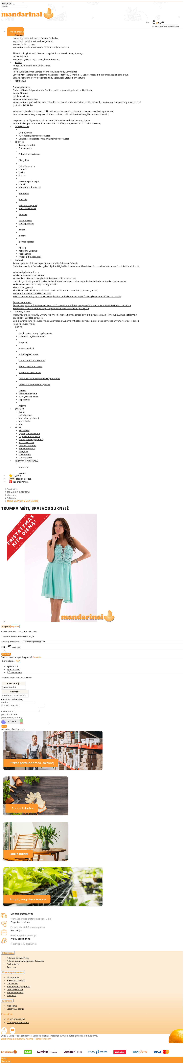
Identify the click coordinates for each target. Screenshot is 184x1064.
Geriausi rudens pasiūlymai (75, 308)
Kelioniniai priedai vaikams (26, 272)
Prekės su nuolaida (16, 980)
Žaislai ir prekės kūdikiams (26, 263)
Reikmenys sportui (28, 205)
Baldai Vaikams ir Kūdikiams (46, 74)
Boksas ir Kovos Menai (29, 154)
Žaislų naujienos (80, 305)
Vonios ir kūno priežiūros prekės (34, 384)
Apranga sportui (27, 145)
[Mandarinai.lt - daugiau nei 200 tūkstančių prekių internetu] (27, 18)
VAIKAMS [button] (19, 260)
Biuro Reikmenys (27, 448)
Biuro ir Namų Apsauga (72, 53)
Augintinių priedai (22, 314)
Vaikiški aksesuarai (42, 293)
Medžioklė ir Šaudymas (30, 187)
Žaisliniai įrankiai (64, 305)
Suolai (22, 71)
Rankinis (23, 199)
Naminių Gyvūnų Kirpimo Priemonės (49, 314)
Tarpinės (17, 120)
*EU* (18, 661)
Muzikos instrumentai (115, 281)
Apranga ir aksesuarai (29, 433)
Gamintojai (12, 983)
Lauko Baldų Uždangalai (53, 77)
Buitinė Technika (49, 38)
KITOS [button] (18, 427)
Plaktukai (28, 105)
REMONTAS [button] (20, 81)
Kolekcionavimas (21, 275)
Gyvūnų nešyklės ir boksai (126, 320)
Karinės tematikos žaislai (80, 266)
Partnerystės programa (18, 986)
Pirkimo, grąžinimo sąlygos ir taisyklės (25, 961)
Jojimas (22, 175)
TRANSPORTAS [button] (22, 126)
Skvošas (23, 214)
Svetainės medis (15, 992)
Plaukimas (24, 193)
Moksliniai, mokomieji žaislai (76, 281)
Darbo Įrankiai (25, 132)
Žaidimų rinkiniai (113, 296)
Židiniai (16, 53)
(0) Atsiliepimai (14, 672)
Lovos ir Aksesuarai (22, 74)
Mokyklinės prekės (29, 308)
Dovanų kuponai (15, 989)
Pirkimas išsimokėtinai (18, 958)
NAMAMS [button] (19, 35)
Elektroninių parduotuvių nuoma (17, 1038)
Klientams (7, 1001)
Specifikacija (13, 669)
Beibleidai (65, 263)
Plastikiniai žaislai (21, 290)
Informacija (8, 953)
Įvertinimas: (7, 714)
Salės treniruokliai (27, 208)
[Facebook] (4, 1030)
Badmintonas (25, 148)
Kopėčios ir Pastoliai (37, 102)
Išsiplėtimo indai (21, 96)
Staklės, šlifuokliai (100, 114)
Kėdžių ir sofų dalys (118, 74)
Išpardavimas (20, 481)
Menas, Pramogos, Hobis (31, 439)
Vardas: (4, 702)
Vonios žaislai (77, 296)
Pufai (16, 71)
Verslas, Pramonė (27, 445)
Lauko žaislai (103, 305)
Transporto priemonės (50, 308)
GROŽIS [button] (18, 327)
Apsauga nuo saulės (49, 263)
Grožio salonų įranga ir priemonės (35, 333)
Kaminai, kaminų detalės (25, 99)
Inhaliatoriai (24, 421)
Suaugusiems (25, 457)
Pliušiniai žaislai (37, 290)
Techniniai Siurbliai (51, 123)
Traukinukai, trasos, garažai (83, 290)
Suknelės (5, 729)
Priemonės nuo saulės (30, 372)
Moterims (23, 467)
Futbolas (23, 169)
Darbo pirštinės (21, 90)
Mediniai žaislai (55, 281)
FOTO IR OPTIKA (26, 442)
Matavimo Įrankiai (83, 102)
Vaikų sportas (36, 296)
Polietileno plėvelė (22, 111)
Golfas (22, 172)
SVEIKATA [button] (19, 409)
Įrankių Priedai (85, 90)
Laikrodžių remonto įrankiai (60, 102)
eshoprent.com (43, 1038)
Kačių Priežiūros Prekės (24, 323)
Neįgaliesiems (25, 415)
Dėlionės (74, 263)
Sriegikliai (87, 114)
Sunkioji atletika (26, 223)
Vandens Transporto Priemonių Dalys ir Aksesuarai (44, 138)
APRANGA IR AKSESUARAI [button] (26, 460)
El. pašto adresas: (9, 705)
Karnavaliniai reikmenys (105, 266)
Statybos (23, 451)
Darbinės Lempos (21, 87)
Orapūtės (127, 102)
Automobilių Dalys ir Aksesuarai (34, 135)
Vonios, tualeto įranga (24, 44)
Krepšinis (23, 184)
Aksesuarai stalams (99, 74)
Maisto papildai (26, 348)
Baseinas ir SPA (20, 56)
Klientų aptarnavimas (13, 972)
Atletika (22, 247)
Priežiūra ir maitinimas (120, 305)
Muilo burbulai (97, 281)
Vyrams (22, 390)
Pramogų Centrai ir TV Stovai (75, 74)
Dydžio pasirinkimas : (11, 641)
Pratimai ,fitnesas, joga (30, 256)
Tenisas (22, 229)
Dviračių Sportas (27, 166)
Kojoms (22, 405)
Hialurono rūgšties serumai (32, 336)
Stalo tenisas (25, 220)
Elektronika (24, 430)
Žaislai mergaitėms (23, 305)
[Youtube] (12, 1030)
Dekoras (65, 47)
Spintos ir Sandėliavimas (47, 71)
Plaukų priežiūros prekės (30, 366)
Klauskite (37, 657)
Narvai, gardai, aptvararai (80, 314)
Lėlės (45, 281)
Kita (21, 424)
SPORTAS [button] (19, 142)
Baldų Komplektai (68, 71)
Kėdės (16, 65)
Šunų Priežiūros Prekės (38, 320)
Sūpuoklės (65, 290)
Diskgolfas (24, 160)
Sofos (47, 65)
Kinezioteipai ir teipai (29, 181)
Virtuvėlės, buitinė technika (56, 296)
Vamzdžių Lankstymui (33, 120)
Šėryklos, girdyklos (34, 317)
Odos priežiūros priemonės (32, 360)
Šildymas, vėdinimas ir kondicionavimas (81, 123)
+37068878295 (17, 1019)
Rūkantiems (25, 454)
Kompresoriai (20, 102)
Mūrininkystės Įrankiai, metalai (107, 102)
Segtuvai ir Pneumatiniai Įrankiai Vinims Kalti (60, 114)
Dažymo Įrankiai (37, 90)
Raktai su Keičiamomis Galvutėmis (67, 111)
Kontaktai (11, 995)
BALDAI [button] (18, 62)
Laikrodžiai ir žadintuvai (64, 278)
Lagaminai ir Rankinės (29, 436)
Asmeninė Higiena (28, 393)
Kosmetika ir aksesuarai (25, 278)
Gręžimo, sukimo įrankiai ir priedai (61, 90)
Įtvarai (22, 412)
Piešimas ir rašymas (36, 284)
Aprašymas (12, 666)
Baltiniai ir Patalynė (51, 47)
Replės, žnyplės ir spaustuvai (99, 111)
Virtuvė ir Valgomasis (43, 41)
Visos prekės (13, 977)
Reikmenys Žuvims (114, 314)
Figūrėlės (63, 266)
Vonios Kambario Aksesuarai (27, 47)
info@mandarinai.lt (19, 1022)
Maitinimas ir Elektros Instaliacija (74, 120)
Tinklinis (22, 235)
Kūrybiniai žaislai (45, 278)
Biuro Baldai (39, 65)
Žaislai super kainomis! (44, 305)
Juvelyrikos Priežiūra (28, 396)
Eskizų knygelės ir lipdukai (45, 266)
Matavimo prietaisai (29, 418)
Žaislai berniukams (22, 302)
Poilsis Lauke (25, 253)
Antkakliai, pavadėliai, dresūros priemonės (93, 320)
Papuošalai (24, 399)
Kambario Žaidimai (28, 250)
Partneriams (13, 964)
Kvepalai (23, 342)
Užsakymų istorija (15, 1008)
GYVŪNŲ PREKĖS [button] (22, 311)
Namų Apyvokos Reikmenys (27, 38)
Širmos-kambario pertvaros (27, 77)
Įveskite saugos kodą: (11, 717)
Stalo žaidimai (52, 290)
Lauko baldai (26, 65)
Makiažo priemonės (28, 354)
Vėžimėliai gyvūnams (61, 320)
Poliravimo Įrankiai (41, 111)
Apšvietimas (54, 53)
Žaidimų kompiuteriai (94, 296)
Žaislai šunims (20, 320)
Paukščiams (99, 314)
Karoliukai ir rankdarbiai (128, 266)
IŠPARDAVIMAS (18, 729)
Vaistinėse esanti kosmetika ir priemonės (39, 378)
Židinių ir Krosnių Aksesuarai (34, 53)
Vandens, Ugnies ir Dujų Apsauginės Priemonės (36, 59)
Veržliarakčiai (51, 120)
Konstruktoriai (37, 275)
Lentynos (30, 71)
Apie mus (11, 967)
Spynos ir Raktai (34, 123)
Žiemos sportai (26, 241)
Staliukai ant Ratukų (75, 77)
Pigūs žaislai (51, 284)
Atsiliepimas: (7, 711)
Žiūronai (92, 305)
